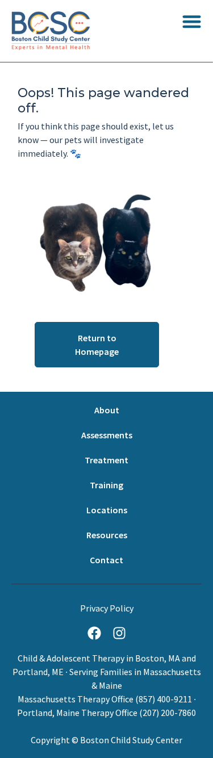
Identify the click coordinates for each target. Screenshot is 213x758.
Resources (106, 535)
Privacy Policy (106, 608)
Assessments (106, 435)
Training (106, 485)
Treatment (106, 460)
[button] (192, 21)
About (106, 410)
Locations (106, 510)
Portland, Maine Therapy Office (77, 712)
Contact (106, 560)
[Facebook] (94, 633)
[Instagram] (119, 633)
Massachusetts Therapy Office (75, 699)
